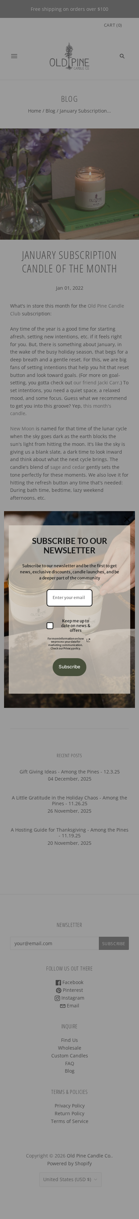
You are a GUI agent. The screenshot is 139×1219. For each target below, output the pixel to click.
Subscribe (69, 667)
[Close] (127, 519)
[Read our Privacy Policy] (88, 640)
